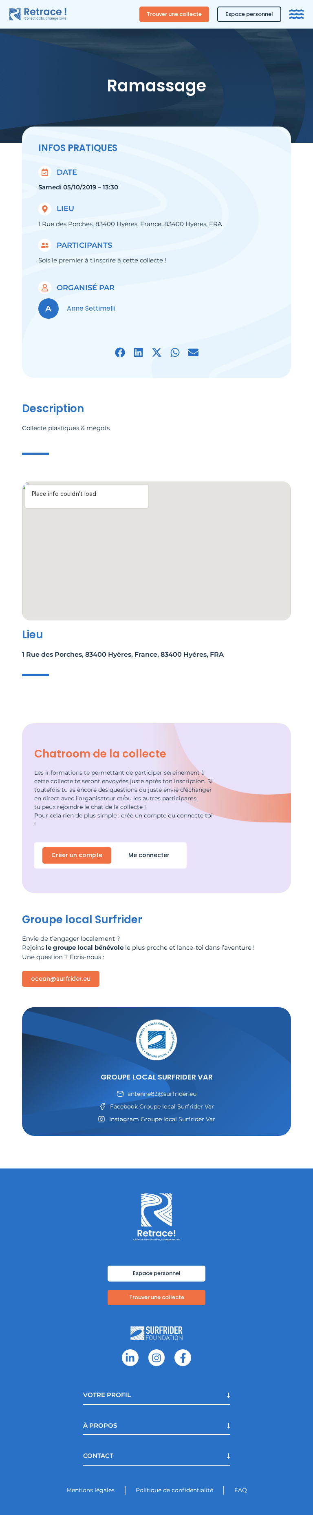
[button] (120, 352)
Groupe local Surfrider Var (157, 1077)
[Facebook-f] (182, 1357)
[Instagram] (156, 1357)
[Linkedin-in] (130, 1357)
